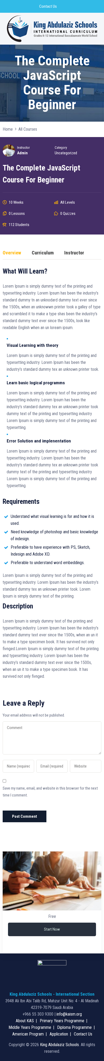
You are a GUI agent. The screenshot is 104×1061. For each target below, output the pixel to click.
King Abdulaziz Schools (59, 1044)
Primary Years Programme (62, 1020)
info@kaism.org (69, 1014)
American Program (28, 1034)
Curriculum (43, 252)
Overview (12, 252)
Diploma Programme (74, 1027)
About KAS (25, 1020)
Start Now (52, 929)
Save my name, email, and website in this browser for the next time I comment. (50, 792)
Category (61, 148)
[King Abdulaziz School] (52, 29)
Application (59, 1034)
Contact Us (48, 6)
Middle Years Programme (30, 1027)
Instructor (23, 148)
